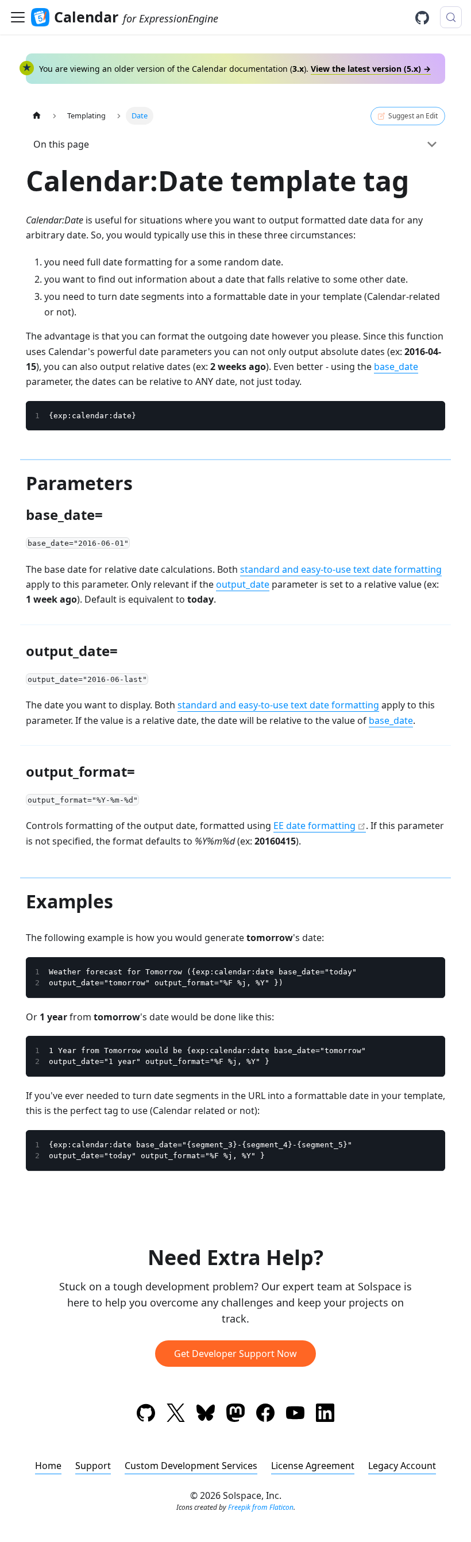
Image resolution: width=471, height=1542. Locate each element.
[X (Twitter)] (176, 1415)
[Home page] (37, 116)
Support (93, 1465)
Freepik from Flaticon (261, 1507)
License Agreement (312, 1465)
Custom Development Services (191, 1465)
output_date (242, 584)
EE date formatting (314, 825)
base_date (396, 366)
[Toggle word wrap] (410, 415)
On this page (61, 144)
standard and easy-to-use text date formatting (341, 569)
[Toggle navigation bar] (17, 17)
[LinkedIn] (325, 1415)
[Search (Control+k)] (451, 17)
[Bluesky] (205, 1415)
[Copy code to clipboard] (431, 415)
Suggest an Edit (413, 116)
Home (48, 1465)
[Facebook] (265, 1415)
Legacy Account (402, 1465)
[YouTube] (295, 1415)
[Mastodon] (235, 1415)
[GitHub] (426, 18)
